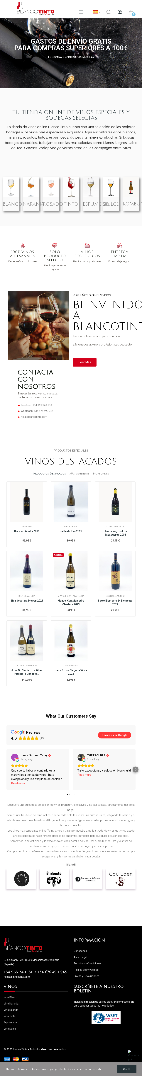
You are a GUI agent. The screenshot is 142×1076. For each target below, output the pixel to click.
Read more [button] (18, 783)
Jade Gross (71, 666)
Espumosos (10, 1022)
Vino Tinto (10, 1016)
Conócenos (80, 950)
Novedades (101, 473)
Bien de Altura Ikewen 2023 (27, 600)
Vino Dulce (10, 1028)
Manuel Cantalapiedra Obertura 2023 (71, 602)
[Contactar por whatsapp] (133, 1057)
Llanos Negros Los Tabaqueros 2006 (115, 533)
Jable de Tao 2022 (71, 531)
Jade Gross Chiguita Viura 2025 (71, 672)
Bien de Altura (26, 596)
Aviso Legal (80, 957)
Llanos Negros (115, 526)
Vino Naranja (11, 1003)
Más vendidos (79, 473)
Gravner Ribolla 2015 (26, 531)
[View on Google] (14, 757)
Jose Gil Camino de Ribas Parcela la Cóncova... (26, 672)
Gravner (27, 526)
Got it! (127, 1069)
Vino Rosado (11, 1009)
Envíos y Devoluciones (86, 976)
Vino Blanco (10, 997)
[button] (6, 769)
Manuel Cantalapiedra (71, 596)
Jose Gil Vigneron (26, 666)
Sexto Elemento (115, 596)
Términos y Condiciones (88, 963)
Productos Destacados (49, 473)
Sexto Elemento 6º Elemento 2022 (115, 602)
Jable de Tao (70, 526)
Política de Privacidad (86, 969)
